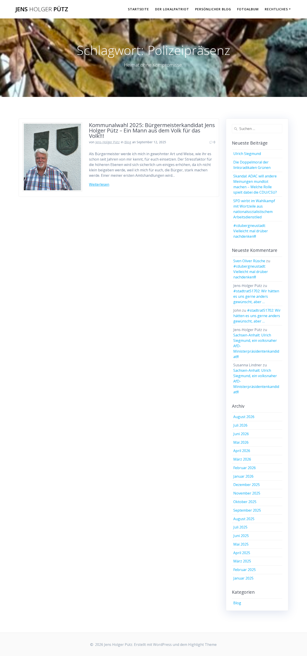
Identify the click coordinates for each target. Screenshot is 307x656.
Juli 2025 (240, 527)
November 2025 (246, 493)
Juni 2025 (241, 535)
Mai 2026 (241, 442)
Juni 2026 (241, 433)
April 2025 (241, 552)
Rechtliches (276, 9)
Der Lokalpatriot (172, 9)
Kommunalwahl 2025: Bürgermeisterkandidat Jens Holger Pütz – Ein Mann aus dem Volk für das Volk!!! (152, 130)
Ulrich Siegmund (247, 153)
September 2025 (247, 510)
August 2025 (243, 518)
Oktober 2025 (244, 501)
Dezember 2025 (246, 484)
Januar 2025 (243, 578)
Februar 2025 (244, 569)
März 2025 (242, 561)
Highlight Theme (202, 644)
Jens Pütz (41, 9)
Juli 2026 (240, 425)
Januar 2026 (243, 476)
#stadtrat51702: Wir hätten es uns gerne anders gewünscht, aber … (256, 296)
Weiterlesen (99, 184)
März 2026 (242, 459)
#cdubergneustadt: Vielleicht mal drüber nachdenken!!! (250, 231)
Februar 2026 (244, 467)
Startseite (138, 9)
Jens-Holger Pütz (107, 142)
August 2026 (243, 416)
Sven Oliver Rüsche (249, 260)
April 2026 (241, 450)
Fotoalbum (248, 9)
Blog (127, 142)
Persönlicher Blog (213, 9)
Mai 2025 (241, 544)
